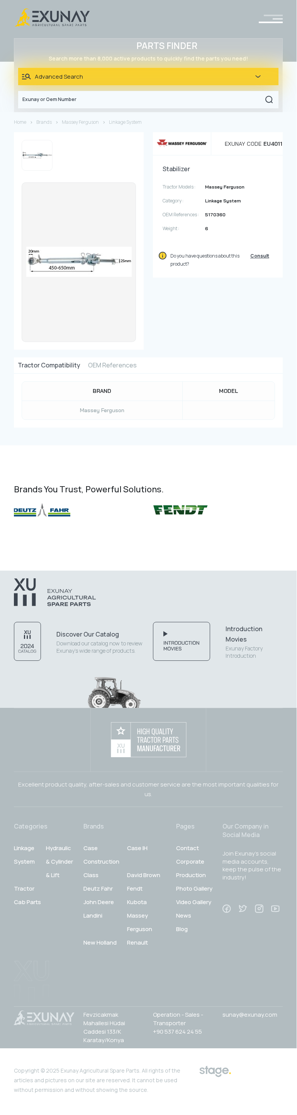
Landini (92, 915)
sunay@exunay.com (249, 1015)
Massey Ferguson (80, 122)
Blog (182, 929)
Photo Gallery (194, 888)
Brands (44, 122)
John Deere (98, 902)
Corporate (190, 861)
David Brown (143, 875)
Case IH (137, 848)
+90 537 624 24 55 (177, 1031)
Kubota (137, 902)
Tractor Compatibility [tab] (49, 365)
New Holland (100, 942)
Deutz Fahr (98, 888)
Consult (259, 256)
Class (90, 875)
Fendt (135, 888)
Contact (187, 848)
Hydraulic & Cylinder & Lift (59, 861)
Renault (137, 942)
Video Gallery (193, 902)
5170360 (215, 214)
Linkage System (125, 122)
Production (191, 875)
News (183, 915)
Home (20, 122)
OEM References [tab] (112, 365)
